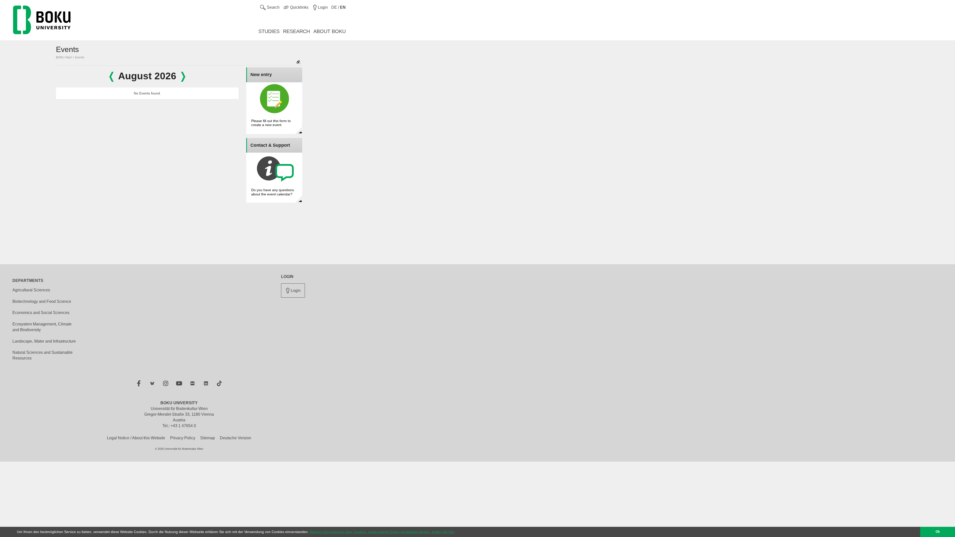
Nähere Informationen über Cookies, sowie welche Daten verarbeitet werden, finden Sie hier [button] (382, 532)
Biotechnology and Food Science (41, 301)
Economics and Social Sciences (40, 313)
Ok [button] (938, 532)
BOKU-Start (64, 57)
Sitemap (207, 438)
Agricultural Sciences (31, 290)
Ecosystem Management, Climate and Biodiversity (42, 327)
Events (79, 57)
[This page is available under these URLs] (298, 62)
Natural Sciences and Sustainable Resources (42, 355)
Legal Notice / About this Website (136, 438)
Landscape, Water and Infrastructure (44, 341)
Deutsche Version (235, 438)
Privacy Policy (182, 438)
